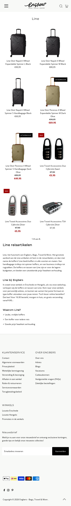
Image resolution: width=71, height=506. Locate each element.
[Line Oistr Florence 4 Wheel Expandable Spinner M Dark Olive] (52, 92)
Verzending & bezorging (13, 374)
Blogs (37, 366)
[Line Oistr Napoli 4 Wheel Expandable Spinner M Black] (52, 42)
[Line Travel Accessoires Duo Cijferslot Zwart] (52, 147)
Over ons (39, 358)
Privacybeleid (8, 366)
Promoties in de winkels (13, 419)
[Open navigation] (10, 6)
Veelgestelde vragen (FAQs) (48, 379)
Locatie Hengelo (9, 414)
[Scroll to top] (64, 499)
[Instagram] (8, 490)
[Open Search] (60, 6)
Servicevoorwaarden (11, 387)
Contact (5, 358)
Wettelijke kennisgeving (13, 370)
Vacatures (40, 370)
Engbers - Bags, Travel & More (33, 499)
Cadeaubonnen (42, 374)
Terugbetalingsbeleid (12, 391)
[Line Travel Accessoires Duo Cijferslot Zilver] (18, 203)
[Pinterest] (12, 490)
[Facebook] (4, 490)
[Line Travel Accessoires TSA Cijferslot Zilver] (52, 203)
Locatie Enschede (10, 410)
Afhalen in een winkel (12, 379)
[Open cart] (66, 6)
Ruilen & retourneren (11, 383)
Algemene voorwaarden (13, 362)
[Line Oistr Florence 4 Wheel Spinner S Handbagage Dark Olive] (18, 147)
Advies (38, 362)
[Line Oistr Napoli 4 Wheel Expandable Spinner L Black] (18, 42)
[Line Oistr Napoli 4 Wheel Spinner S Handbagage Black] (18, 92)
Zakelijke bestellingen (45, 383)
